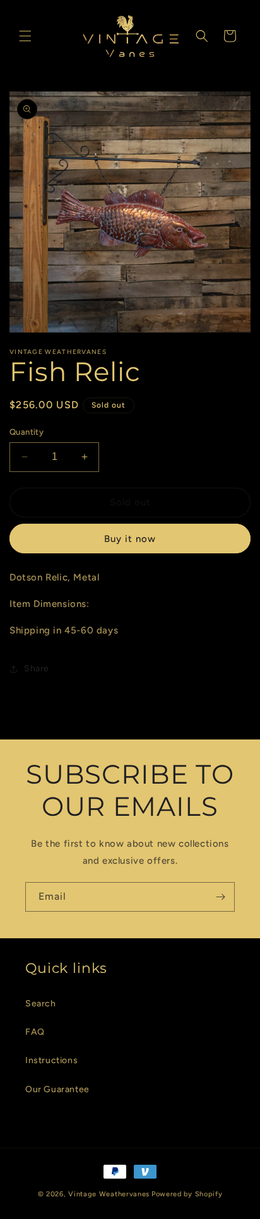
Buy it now (130, 539)
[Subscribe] (220, 897)
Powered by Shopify (187, 1194)
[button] (25, 36)
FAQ (35, 1032)
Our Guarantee (57, 1089)
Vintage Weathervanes (109, 1194)
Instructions (51, 1060)
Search (40, 1003)
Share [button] (36, 668)
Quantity (26, 432)
